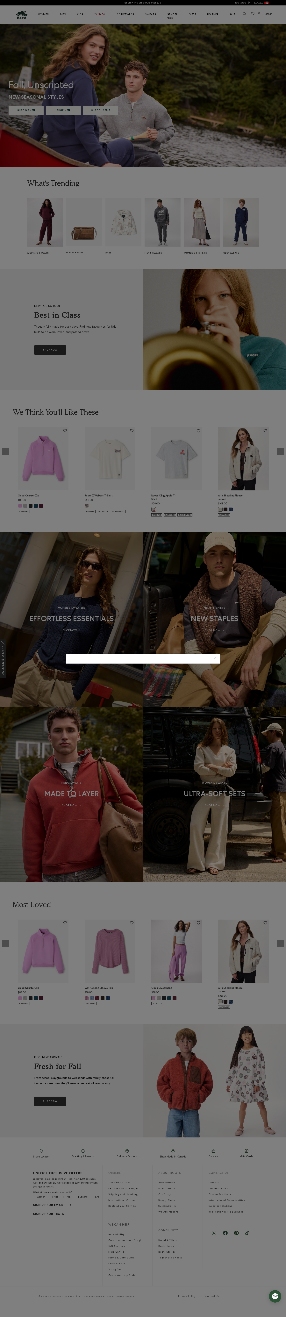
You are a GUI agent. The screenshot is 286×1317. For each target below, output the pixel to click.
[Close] (215, 658)
